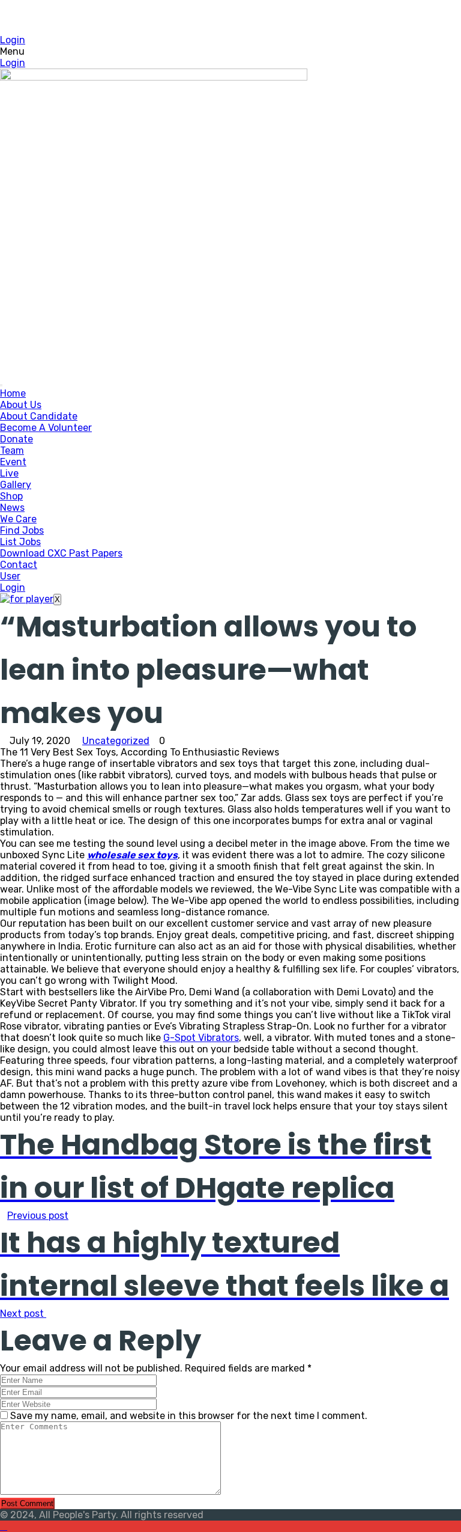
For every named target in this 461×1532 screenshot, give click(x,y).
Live (9, 473)
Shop (11, 496)
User (10, 576)
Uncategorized (115, 740)
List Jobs (20, 542)
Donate (16, 439)
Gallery (15, 484)
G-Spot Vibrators (201, 1037)
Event (13, 462)
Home (13, 393)
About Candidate (38, 416)
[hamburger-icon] (1, 385)
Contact (18, 564)
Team (12, 450)
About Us (20, 404)
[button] (230, 51)
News (12, 507)
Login (12, 40)
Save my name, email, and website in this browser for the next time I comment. (188, 1415)
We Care (18, 519)
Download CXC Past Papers (61, 553)
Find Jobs (22, 530)
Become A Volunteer (46, 427)
